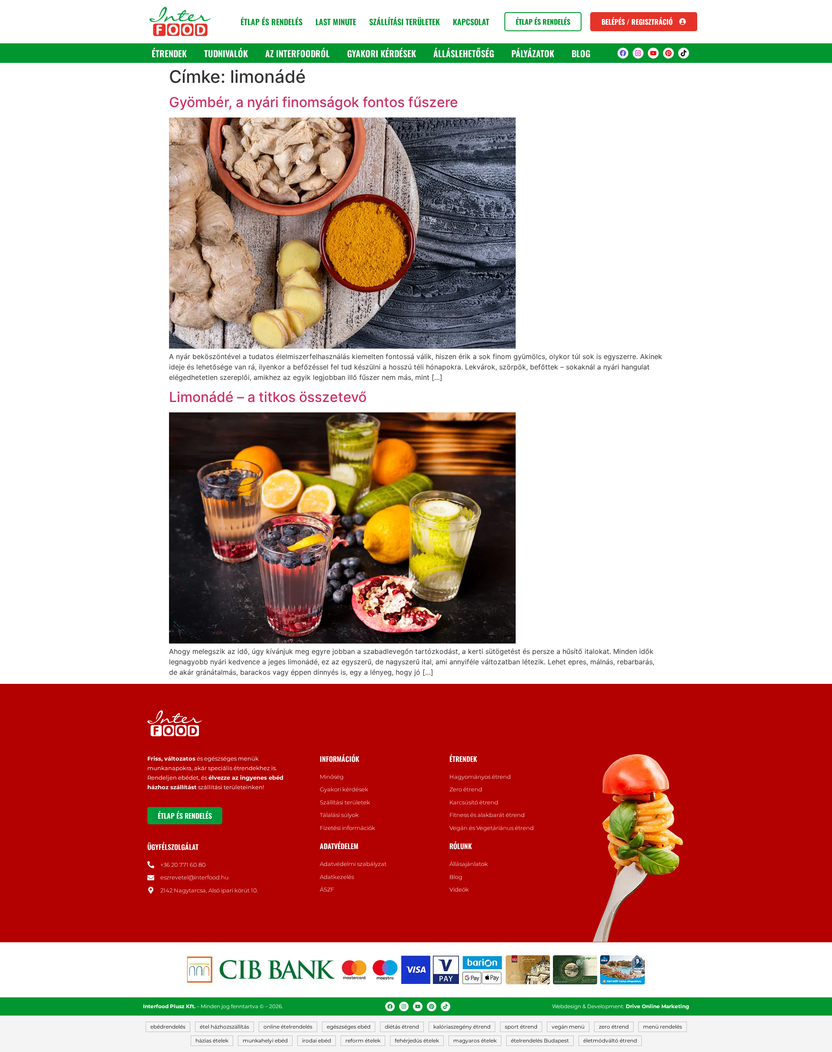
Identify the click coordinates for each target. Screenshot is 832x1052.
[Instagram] (638, 53)
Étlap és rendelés (271, 21)
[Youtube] (653, 53)
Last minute (335, 21)
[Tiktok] (683, 53)
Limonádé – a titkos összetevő (268, 397)
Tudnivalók (226, 53)
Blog (581, 53)
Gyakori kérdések (381, 53)
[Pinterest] (668, 53)
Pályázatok (532, 53)
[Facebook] (623, 53)
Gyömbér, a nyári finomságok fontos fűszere (313, 102)
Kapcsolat (471, 21)
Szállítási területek (404, 21)
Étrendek (169, 53)
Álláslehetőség (463, 53)
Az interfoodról (297, 53)
